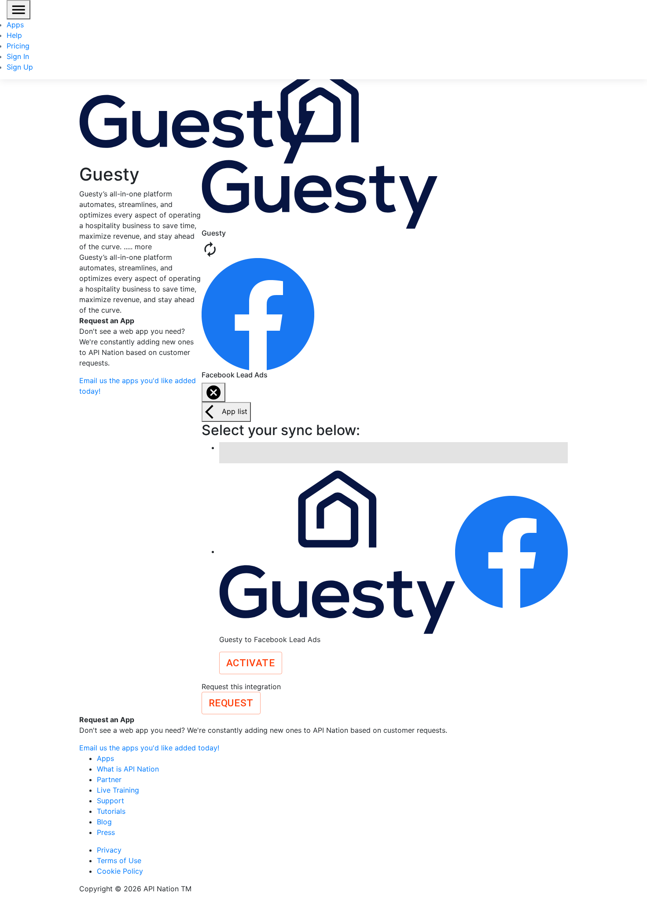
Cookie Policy (120, 871)
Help (14, 35)
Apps (15, 24)
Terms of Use (119, 860)
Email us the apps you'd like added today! (149, 747)
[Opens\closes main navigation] (18, 9)
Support (110, 800)
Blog (104, 821)
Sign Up (20, 67)
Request (231, 703)
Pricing (18, 45)
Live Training (118, 790)
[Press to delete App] (213, 392)
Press (106, 832)
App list (234, 411)
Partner (109, 779)
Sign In (18, 56)
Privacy (109, 850)
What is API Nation (128, 768)
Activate (250, 662)
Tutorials (111, 811)
